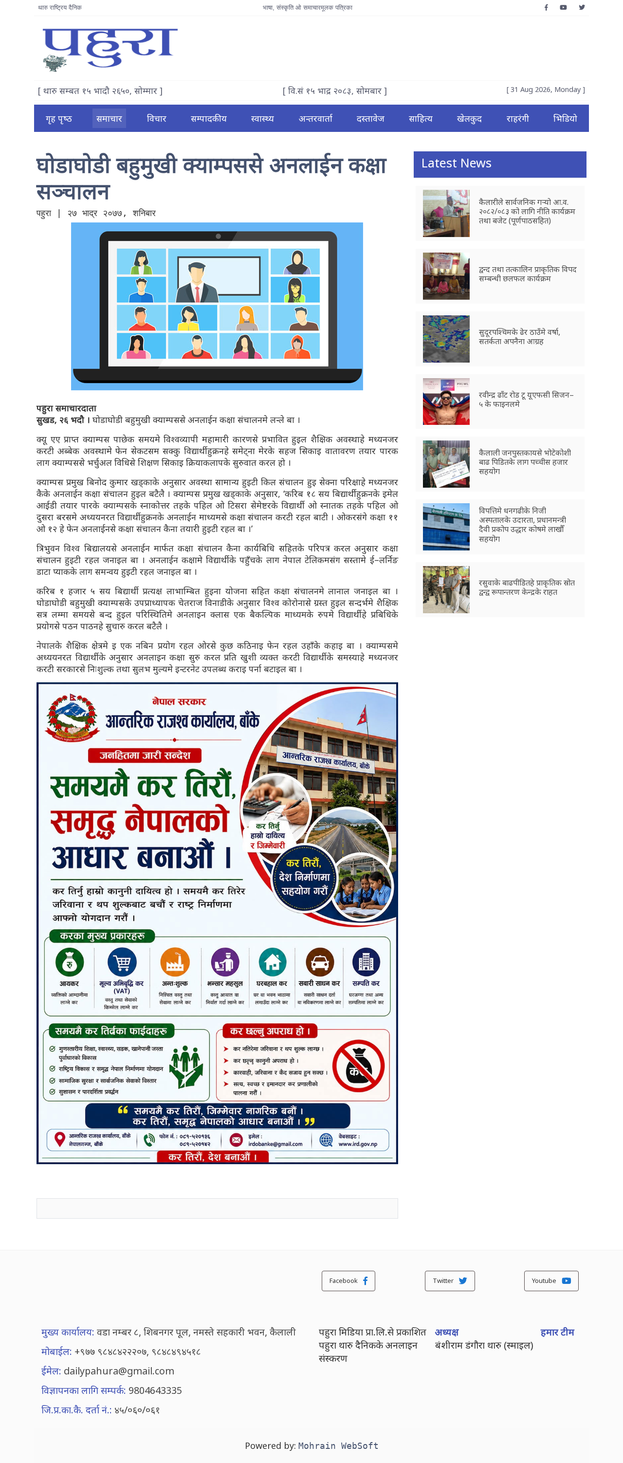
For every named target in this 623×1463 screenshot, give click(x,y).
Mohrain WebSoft (338, 1446)
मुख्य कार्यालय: (67, 1331)
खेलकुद (469, 118)
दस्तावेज (371, 118)
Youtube (545, 1280)
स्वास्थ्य (262, 118)
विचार (156, 118)
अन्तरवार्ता (315, 118)
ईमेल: (51, 1370)
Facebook (344, 1280)
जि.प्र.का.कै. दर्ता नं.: (76, 1409)
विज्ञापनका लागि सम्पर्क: (83, 1390)
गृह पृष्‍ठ (59, 118)
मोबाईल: (56, 1351)
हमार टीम (557, 1331)
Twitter (444, 1280)
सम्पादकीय (209, 118)
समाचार (109, 118)
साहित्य (421, 118)
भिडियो (565, 118)
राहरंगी (518, 118)
